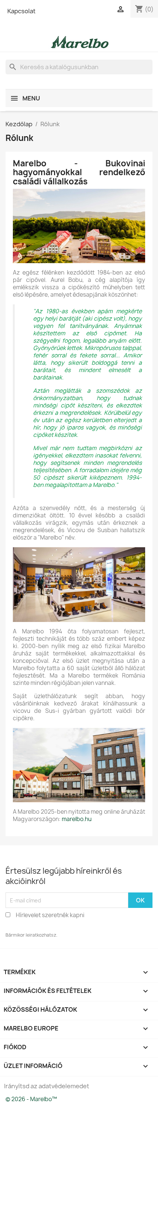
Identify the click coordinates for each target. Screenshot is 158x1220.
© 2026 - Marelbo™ (31, 1099)
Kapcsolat (21, 11)
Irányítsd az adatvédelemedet (46, 1086)
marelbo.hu (76, 819)
